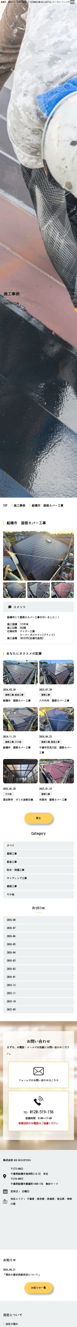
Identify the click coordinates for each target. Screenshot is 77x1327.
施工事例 (20, 505)
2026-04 (11, 952)
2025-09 (11, 1009)
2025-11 (11, 993)
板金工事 (12, 862)
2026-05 (11, 944)
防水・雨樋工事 (15, 870)
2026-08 (11, 920)
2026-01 (11, 977)
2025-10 (11, 1001)
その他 (10, 894)
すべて (10, 845)
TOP (5, 505)
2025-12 (11, 985)
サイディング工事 (17, 878)
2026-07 (11, 928)
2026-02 (11, 969)
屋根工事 (12, 853)
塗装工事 (12, 886)
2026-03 (11, 960)
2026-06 (11, 936)
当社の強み (12, 1324)
